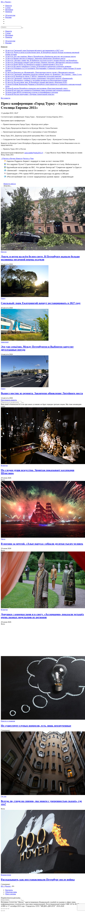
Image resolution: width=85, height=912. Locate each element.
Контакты (9, 890)
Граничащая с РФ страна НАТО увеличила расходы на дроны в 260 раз (38, 174)
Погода (3, 252)
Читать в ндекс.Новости (13, 158)
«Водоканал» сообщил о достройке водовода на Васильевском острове (36, 80)
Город (3, 298)
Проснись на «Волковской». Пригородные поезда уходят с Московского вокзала (39, 72)
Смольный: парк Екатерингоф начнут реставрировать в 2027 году (34, 50)
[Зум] (8, 908)
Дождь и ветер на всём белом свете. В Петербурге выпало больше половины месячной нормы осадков (40, 258)
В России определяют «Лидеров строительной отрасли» (29, 94)
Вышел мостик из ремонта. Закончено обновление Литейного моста (35, 58)
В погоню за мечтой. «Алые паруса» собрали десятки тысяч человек (42, 543)
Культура (4, 465)
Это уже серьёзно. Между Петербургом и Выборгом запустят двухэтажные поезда (40, 56)
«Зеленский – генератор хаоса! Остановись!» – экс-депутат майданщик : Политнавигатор (37, 172)
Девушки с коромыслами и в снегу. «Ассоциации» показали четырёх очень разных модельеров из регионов (42, 616)
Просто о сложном (8, 721)
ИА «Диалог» (6, 2)
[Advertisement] (42, 640)
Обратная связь (11, 892)
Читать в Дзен (28, 158)
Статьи (8, 8)
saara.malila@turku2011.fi (33, 153)
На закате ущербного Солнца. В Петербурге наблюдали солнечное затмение (38, 66)
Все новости (5, 98)
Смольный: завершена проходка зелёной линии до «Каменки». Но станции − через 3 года (43, 74)
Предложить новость (9, 400)
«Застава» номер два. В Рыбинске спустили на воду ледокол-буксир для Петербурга (41, 60)
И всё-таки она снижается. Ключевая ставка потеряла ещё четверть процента (37, 90)
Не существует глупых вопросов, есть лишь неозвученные (36, 725)
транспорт (5, 342)
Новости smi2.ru (10, 184)
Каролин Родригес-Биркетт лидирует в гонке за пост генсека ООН (35, 161)
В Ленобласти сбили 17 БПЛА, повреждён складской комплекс (33, 76)
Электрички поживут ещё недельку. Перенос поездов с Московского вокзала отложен (41, 62)
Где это (3, 796)
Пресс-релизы (10, 894)
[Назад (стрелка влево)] (2, 910)
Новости (8, 6)
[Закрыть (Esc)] (2, 908)
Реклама (8, 17)
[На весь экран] (6, 908)
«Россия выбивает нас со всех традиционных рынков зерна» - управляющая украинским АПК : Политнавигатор (38, 178)
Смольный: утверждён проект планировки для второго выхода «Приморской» (39, 78)
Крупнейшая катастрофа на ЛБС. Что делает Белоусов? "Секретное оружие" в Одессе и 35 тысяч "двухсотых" (42, 168)
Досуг (3, 539)
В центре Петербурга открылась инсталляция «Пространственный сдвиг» (36, 88)
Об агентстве (10, 15)
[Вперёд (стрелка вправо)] (4, 910)
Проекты (8, 12)
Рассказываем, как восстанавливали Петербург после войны (38, 879)
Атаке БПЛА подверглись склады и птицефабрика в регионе (31, 92)
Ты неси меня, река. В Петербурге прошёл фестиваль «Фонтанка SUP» (36, 82)
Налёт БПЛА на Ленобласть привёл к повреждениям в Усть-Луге (34, 64)
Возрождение (6, 875)
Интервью (9, 10)
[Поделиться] (4, 908)
